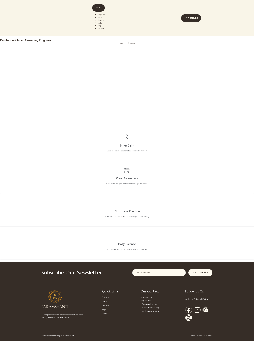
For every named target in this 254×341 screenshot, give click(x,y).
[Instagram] (205, 309)
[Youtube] (197, 309)
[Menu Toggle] (98, 8)
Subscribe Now (200, 272)
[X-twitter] (188, 317)
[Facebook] (188, 309)
